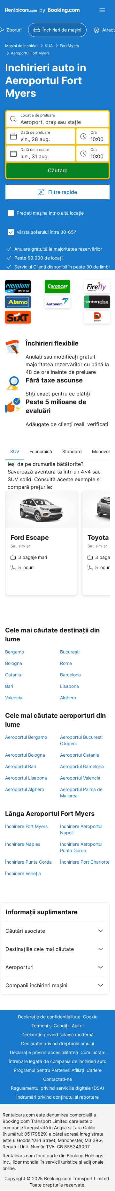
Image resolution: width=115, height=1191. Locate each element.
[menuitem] (57, 30)
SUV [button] (14, 451)
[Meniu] (102, 10)
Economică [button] (40, 451)
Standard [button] (72, 451)
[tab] (14, 451)
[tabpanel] (57, 532)
